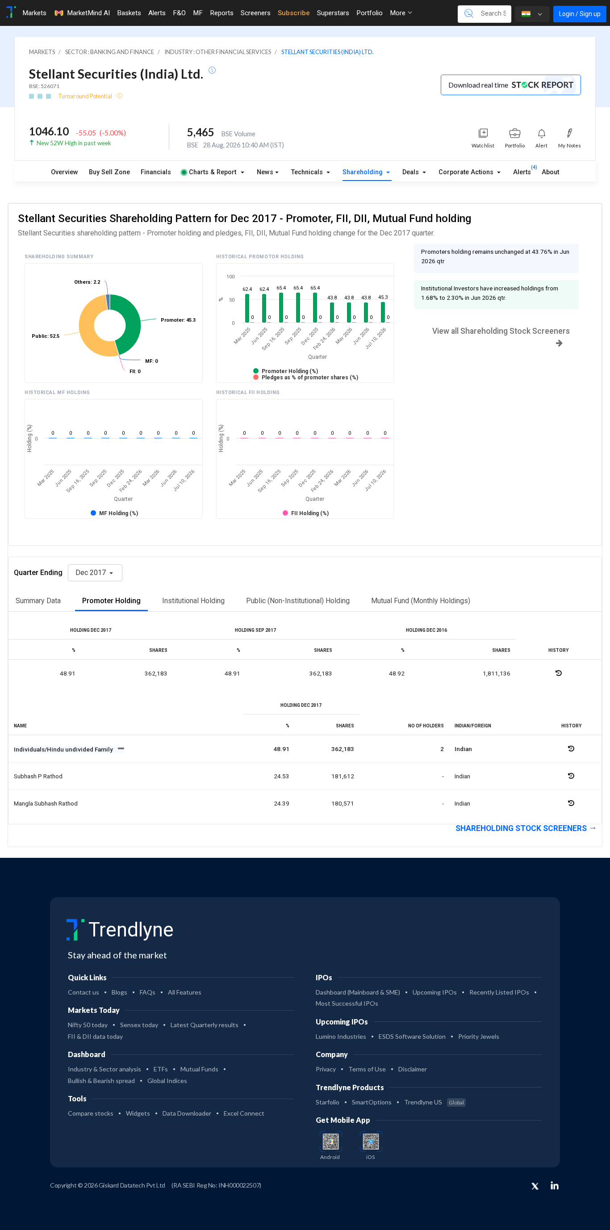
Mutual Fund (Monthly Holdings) (420, 600)
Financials (156, 172)
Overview (64, 172)
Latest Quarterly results (204, 1024)
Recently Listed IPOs (499, 992)
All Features (184, 992)
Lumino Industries (341, 1036)
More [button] (398, 13)
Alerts (157, 13)
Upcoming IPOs (435, 992)
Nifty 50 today (88, 1024)
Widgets (138, 1113)
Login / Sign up (580, 13)
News (265, 172)
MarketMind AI (88, 13)
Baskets (129, 13)
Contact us (83, 992)
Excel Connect (244, 1113)
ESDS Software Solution (412, 1036)
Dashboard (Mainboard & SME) (358, 992)
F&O (179, 13)
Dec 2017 (91, 572)
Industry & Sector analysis (104, 1069)
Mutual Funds (199, 1069)
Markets (34, 13)
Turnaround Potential (85, 96)
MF (198, 13)
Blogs (119, 992)
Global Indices (167, 1080)
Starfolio (327, 1102)
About (550, 172)
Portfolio (369, 13)
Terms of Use (367, 1069)
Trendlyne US (434, 1102)
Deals (411, 172)
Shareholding (363, 172)
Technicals (308, 172)
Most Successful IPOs (347, 1003)
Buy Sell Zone (109, 172)
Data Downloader (187, 1113)
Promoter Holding (111, 600)
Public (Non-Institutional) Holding (298, 600)
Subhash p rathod (38, 776)
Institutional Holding (193, 600)
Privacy (326, 1069)
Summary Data (38, 600)
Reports (222, 13)
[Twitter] (535, 1187)
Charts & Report (212, 172)
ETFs (161, 1069)
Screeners (256, 13)
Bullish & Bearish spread (101, 1080)
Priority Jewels (478, 1036)
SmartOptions (372, 1102)
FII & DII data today (95, 1036)
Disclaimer (412, 1069)
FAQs (147, 992)
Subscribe (294, 13)
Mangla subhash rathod (46, 803)
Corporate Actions (467, 172)
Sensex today (139, 1024)
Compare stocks (90, 1113)
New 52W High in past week (74, 143)
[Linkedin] (554, 1185)
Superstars (333, 13)
